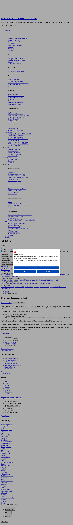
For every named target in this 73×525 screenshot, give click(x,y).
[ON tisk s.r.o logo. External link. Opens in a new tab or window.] (15, 252)
